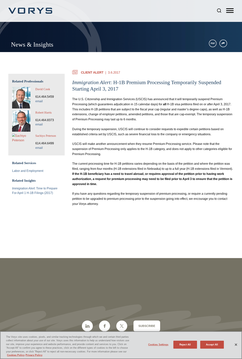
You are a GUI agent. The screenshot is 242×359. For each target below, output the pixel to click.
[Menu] (229, 11)
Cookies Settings (158, 344)
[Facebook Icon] (104, 326)
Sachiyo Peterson (45, 135)
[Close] (236, 345)
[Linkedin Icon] (87, 326)
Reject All (185, 344)
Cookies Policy (16, 355)
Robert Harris (43, 112)
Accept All (212, 344)
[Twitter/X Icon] (121, 326)
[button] (223, 43)
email (39, 101)
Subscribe (146, 325)
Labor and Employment (27, 170)
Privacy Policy (34, 355)
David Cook (42, 89)
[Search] (219, 10)
